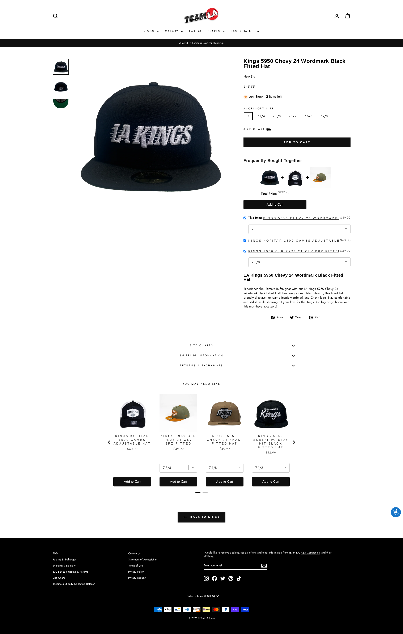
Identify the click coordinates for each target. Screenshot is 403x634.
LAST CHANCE (243, 31)
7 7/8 (324, 116)
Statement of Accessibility (142, 559)
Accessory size (258, 108)
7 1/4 (261, 116)
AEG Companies (310, 553)
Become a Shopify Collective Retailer (73, 584)
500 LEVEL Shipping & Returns (70, 572)
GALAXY (172, 31)
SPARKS (214, 31)
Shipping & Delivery (64, 566)
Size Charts (201, 345)
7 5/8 (308, 116)
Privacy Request (137, 578)
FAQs (55, 553)
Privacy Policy (136, 572)
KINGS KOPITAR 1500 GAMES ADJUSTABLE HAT (299, 240)
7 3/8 (277, 116)
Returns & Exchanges (201, 365)
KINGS (150, 31)
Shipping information (201, 355)
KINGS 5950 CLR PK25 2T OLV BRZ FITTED (294, 251)
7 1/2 (292, 116)
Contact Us (134, 553)
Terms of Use (135, 566)
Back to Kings (204, 517)
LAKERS (195, 31)
